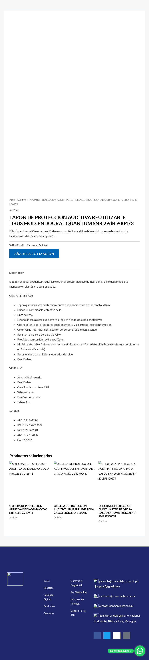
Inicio (12, 199)
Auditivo (21, 199)
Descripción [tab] (16, 272)
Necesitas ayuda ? (120, 650)
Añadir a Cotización (34, 254)
